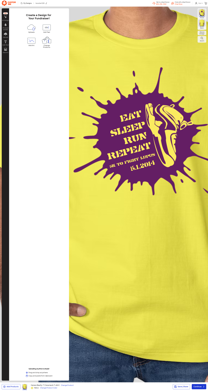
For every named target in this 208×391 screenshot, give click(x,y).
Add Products (13, 386)
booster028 (40, 3)
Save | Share (183, 386)
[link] (9, 3)
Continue (197, 386)
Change (67, 385)
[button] (182, 4)
